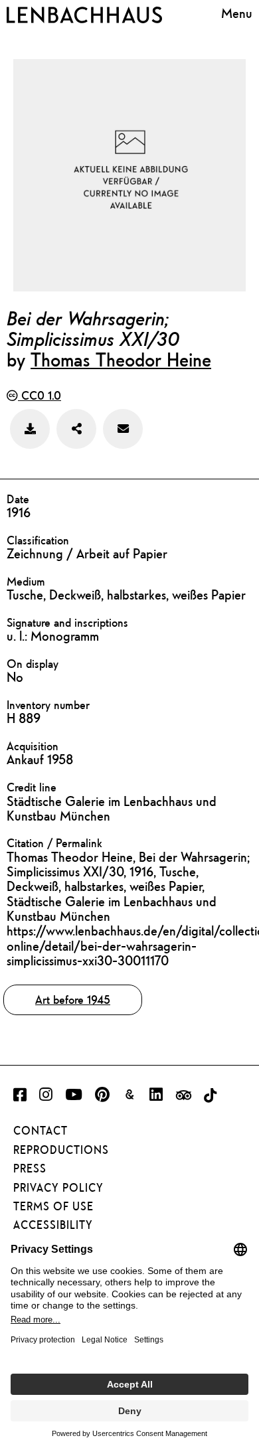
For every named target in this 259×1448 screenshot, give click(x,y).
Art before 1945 (72, 999)
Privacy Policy (58, 1188)
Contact (40, 1131)
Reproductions (61, 1150)
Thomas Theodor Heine (121, 359)
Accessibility (53, 1225)
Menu (236, 13)
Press (29, 1168)
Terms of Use (53, 1206)
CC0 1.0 (39, 395)
